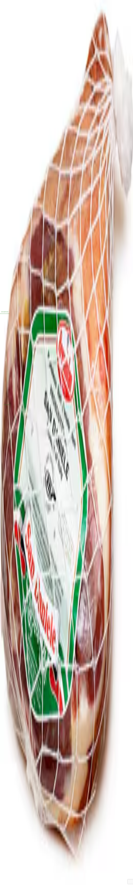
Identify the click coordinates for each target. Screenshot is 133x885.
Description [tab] (4, 311)
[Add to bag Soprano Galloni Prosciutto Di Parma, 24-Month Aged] (5, 333)
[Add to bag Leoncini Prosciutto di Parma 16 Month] (5, 360)
